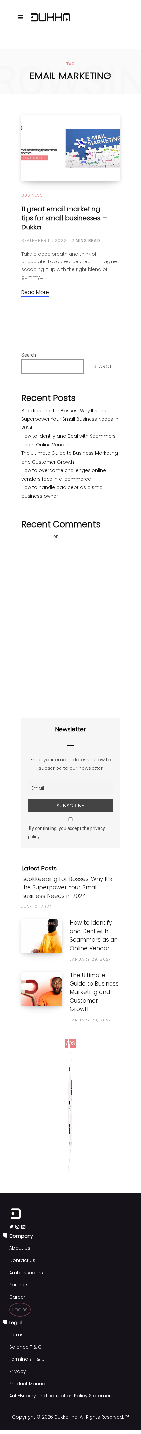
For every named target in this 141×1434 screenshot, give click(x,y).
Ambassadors (26, 1272)
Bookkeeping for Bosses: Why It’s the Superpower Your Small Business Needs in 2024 (69, 419)
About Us (19, 1248)
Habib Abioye (36, 536)
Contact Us (22, 1260)
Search (28, 355)
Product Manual (27, 1383)
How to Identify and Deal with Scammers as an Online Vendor (94, 935)
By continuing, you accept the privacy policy (66, 832)
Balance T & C (25, 1347)
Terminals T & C (27, 1359)
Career (17, 1297)
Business (32, 195)
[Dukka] (51, 17)
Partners (19, 1284)
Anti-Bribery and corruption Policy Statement (61, 1395)
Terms (16, 1334)
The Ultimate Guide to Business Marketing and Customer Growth (94, 992)
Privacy (17, 1371)
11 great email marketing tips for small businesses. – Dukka (64, 218)
